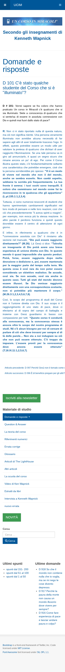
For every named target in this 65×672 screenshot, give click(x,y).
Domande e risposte (16, 416)
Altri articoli (11, 468)
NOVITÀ (12, 517)
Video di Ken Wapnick (17, 483)
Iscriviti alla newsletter (21, 398)
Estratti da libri (13, 491)
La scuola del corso (16, 476)
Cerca (6, 528)
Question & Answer (15, 424)
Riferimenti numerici (16, 439)
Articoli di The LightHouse (19, 461)
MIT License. (24, 648)
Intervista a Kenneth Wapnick (21, 498)
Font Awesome (10, 652)
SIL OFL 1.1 (43, 652)
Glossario (10, 454)
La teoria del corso (15, 431)
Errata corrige (12, 446)
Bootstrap (7, 645)
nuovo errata (12, 506)
